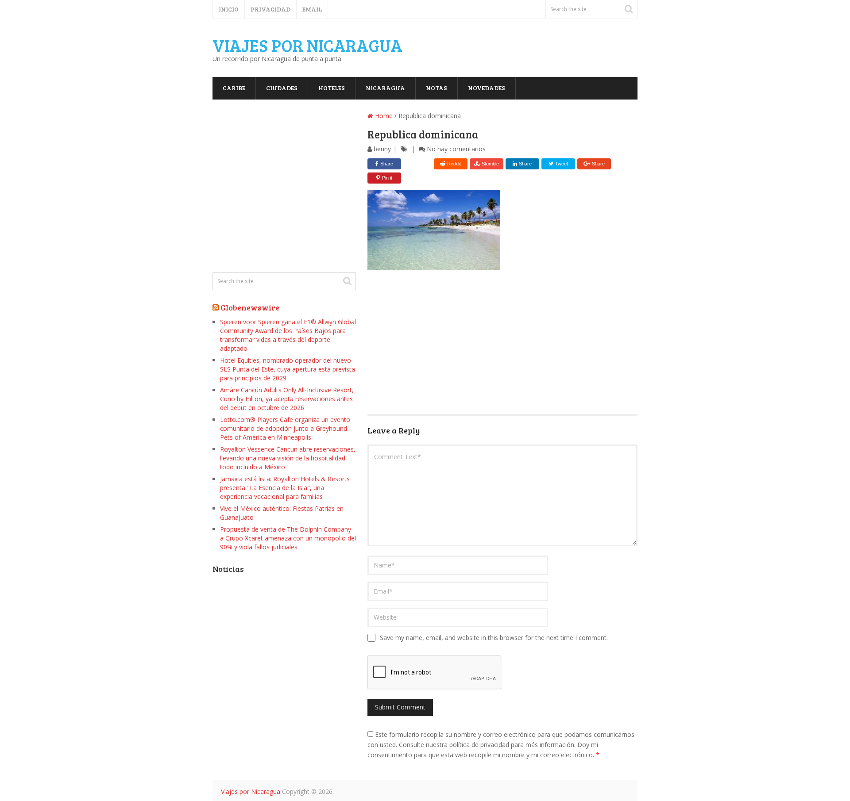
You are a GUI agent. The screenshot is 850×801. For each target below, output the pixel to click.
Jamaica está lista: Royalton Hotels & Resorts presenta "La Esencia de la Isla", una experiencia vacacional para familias (285, 488)
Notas (436, 88)
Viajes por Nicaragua (307, 45)
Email (312, 9)
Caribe (234, 88)
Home (383, 115)
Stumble (490, 163)
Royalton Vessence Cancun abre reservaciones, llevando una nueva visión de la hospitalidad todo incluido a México (287, 458)
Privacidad (270, 9)
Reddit (454, 163)
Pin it (387, 177)
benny (382, 149)
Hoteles (331, 88)
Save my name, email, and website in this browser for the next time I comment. (494, 637)
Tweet (561, 163)
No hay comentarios (456, 149)
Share (386, 163)
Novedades (486, 88)
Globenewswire (249, 307)
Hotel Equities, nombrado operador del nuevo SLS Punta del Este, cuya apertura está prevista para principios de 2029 (287, 369)
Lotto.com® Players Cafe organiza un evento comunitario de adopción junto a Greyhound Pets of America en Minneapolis (285, 428)
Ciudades (282, 88)
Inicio (229, 9)
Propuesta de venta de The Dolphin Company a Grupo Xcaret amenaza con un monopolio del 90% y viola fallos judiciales (288, 538)
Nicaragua (385, 88)
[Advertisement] (502, 343)
